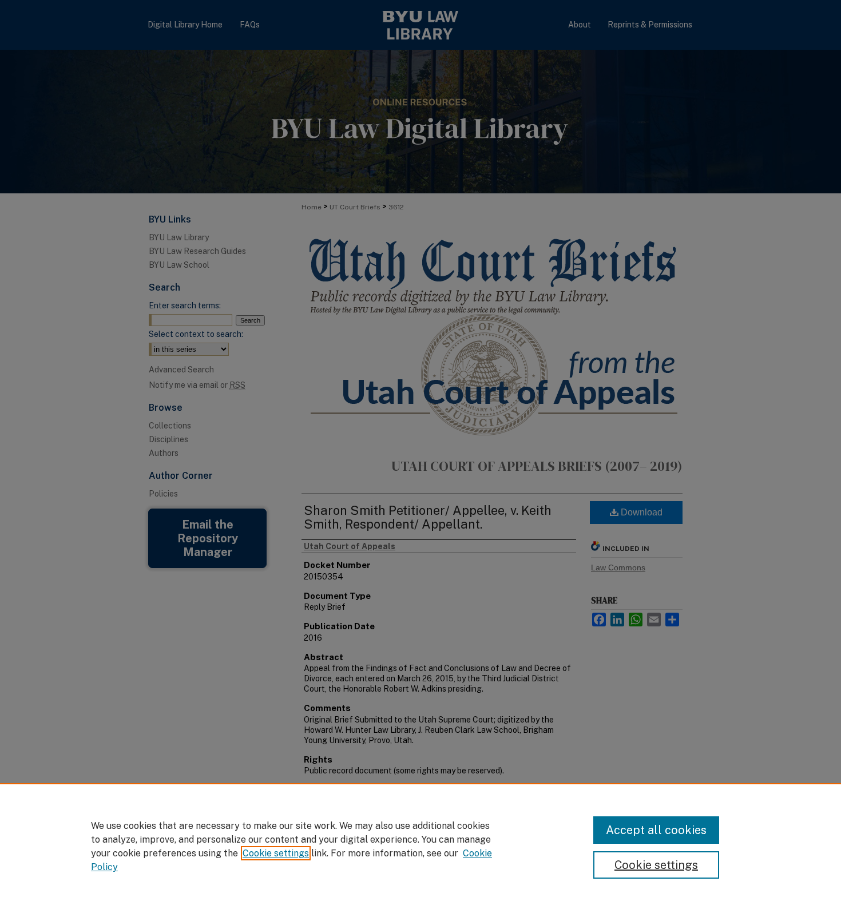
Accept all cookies (656, 830)
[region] (420, 846)
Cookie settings (276, 853)
